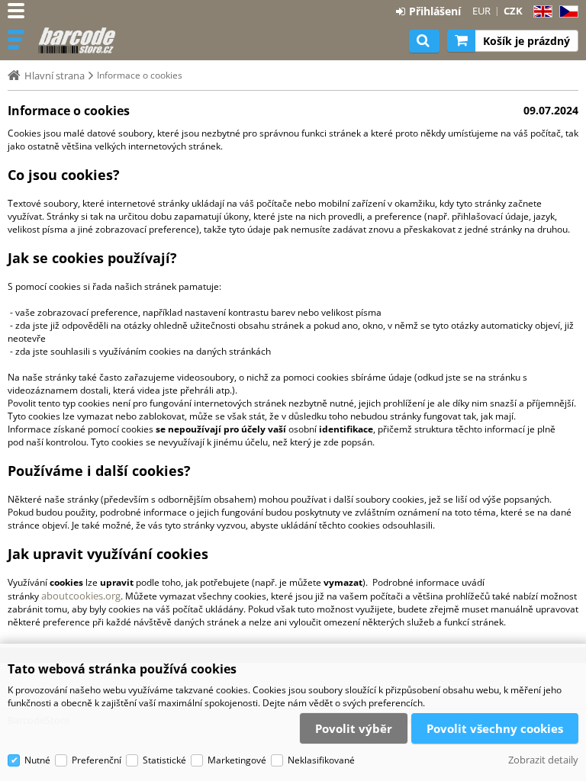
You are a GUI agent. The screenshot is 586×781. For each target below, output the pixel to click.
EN (540, 12)
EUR (481, 11)
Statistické (164, 760)
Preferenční (96, 760)
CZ (566, 12)
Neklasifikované (321, 760)
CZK (513, 11)
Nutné (37, 760)
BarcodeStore (78, 40)
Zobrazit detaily (543, 760)
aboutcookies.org (81, 596)
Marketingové (237, 760)
